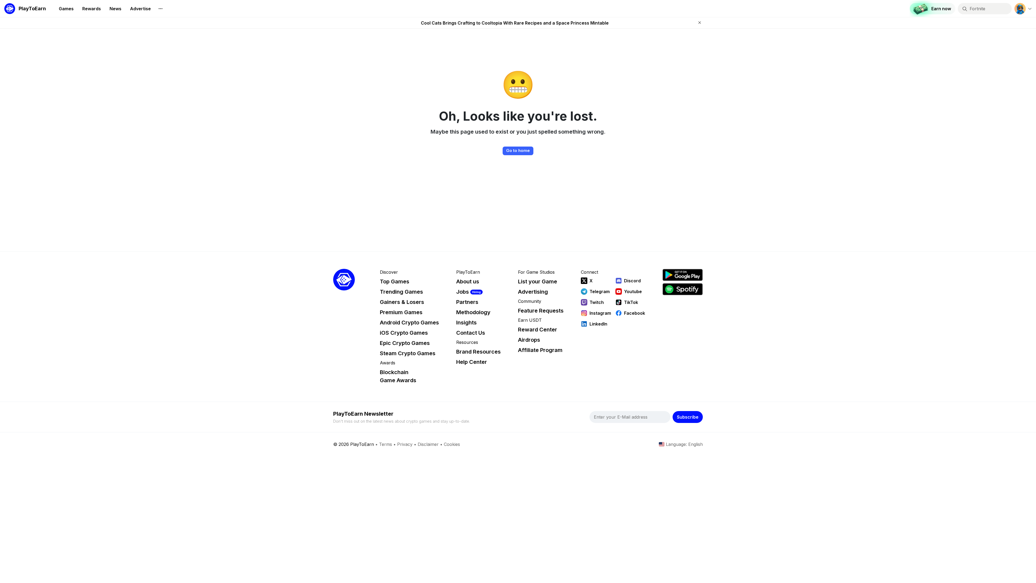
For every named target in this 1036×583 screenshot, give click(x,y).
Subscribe (687, 417)
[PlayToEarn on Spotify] (682, 289)
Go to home (518, 150)
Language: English (684, 444)
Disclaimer (428, 444)
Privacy (405, 444)
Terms (385, 444)
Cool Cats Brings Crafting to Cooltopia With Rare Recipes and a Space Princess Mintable (515, 23)
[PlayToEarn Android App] (682, 275)
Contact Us (470, 333)
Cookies (452, 444)
